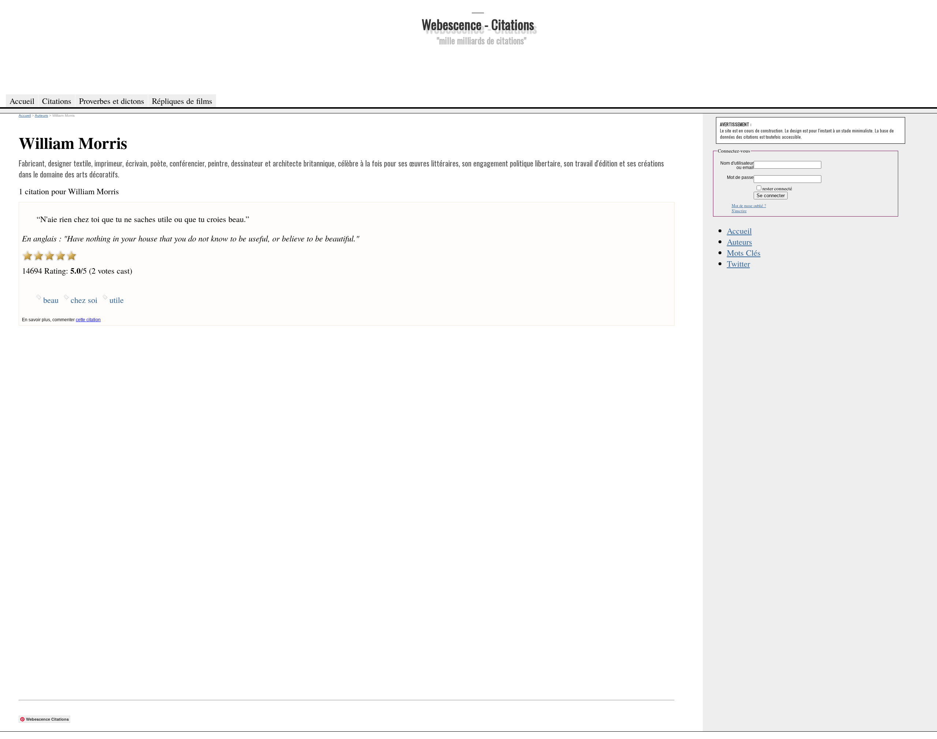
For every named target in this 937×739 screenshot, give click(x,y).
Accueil (739, 230)
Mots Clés (744, 252)
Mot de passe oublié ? (749, 205)
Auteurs (739, 241)
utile (116, 299)
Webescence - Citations (478, 24)
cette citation (88, 319)
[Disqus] (347, 417)
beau (51, 299)
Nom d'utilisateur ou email (737, 165)
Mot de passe (740, 177)
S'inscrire (739, 210)
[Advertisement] (477, 68)
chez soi (84, 299)
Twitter (738, 263)
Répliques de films (182, 100)
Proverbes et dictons (111, 100)
